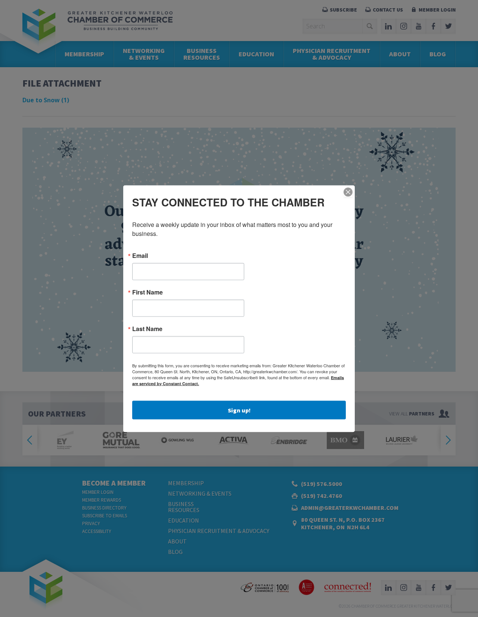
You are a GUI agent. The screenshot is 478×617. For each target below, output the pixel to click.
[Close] (348, 191)
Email (140, 255)
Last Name (147, 328)
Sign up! (239, 410)
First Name (147, 292)
